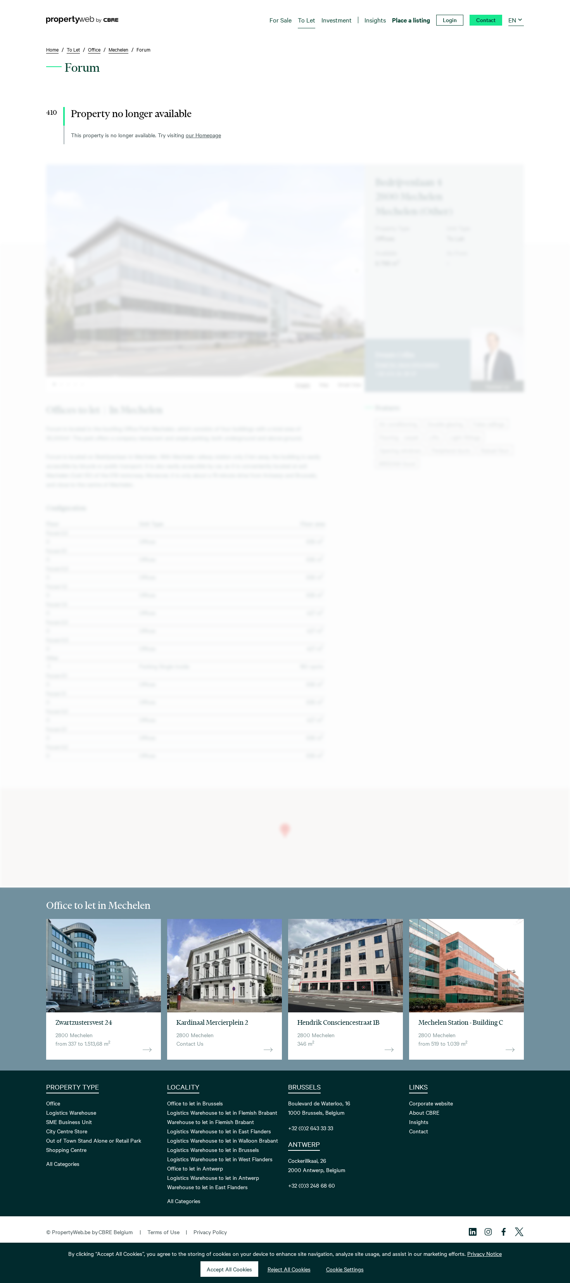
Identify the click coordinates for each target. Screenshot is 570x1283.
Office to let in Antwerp (195, 1168)
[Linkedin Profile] (472, 1231)
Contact (418, 1131)
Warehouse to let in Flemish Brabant (210, 1122)
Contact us (497, 386)
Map (324, 384)
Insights (418, 1122)
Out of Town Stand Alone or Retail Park (93, 1140)
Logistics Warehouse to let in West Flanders (220, 1159)
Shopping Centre (66, 1149)
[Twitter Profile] (519, 1231)
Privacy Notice (484, 1253)
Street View (349, 384)
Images (302, 384)
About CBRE (424, 1112)
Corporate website (431, 1103)
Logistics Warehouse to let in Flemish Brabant (222, 1112)
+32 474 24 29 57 (395, 373)
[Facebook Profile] (503, 1231)
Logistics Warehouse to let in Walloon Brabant (222, 1140)
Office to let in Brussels (195, 1103)
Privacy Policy (210, 1232)
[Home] (82, 20)
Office (53, 1103)
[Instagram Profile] (488, 1231)
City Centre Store (66, 1131)
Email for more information (407, 364)
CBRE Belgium (115, 1232)
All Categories (62, 1163)
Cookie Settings (345, 1269)
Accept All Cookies (229, 1269)
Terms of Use (163, 1232)
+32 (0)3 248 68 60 (311, 1185)
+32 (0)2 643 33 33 (310, 1128)
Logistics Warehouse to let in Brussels (213, 1149)
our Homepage (203, 135)
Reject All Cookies (289, 1269)
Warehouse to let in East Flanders (207, 1187)
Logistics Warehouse (71, 1112)
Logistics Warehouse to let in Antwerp (213, 1177)
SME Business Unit (69, 1122)
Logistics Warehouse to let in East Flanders (219, 1131)
